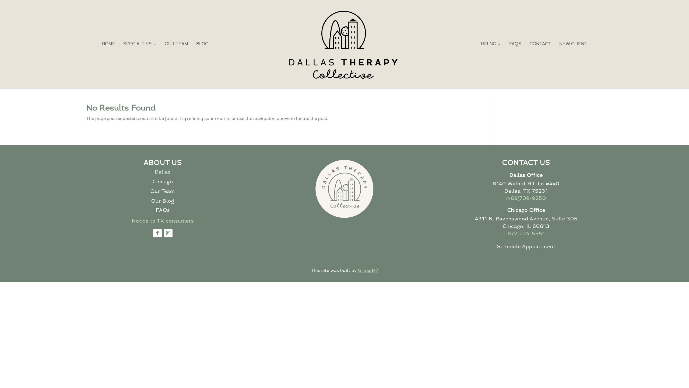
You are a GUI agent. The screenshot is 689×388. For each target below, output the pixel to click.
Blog (202, 44)
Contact (540, 44)
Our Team (176, 44)
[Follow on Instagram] (168, 233)
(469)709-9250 (526, 198)
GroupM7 (368, 271)
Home (108, 44)
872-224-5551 (526, 234)
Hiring (491, 44)
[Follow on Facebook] (157, 233)
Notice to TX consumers (163, 221)
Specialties (140, 44)
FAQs (515, 44)
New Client (573, 44)
